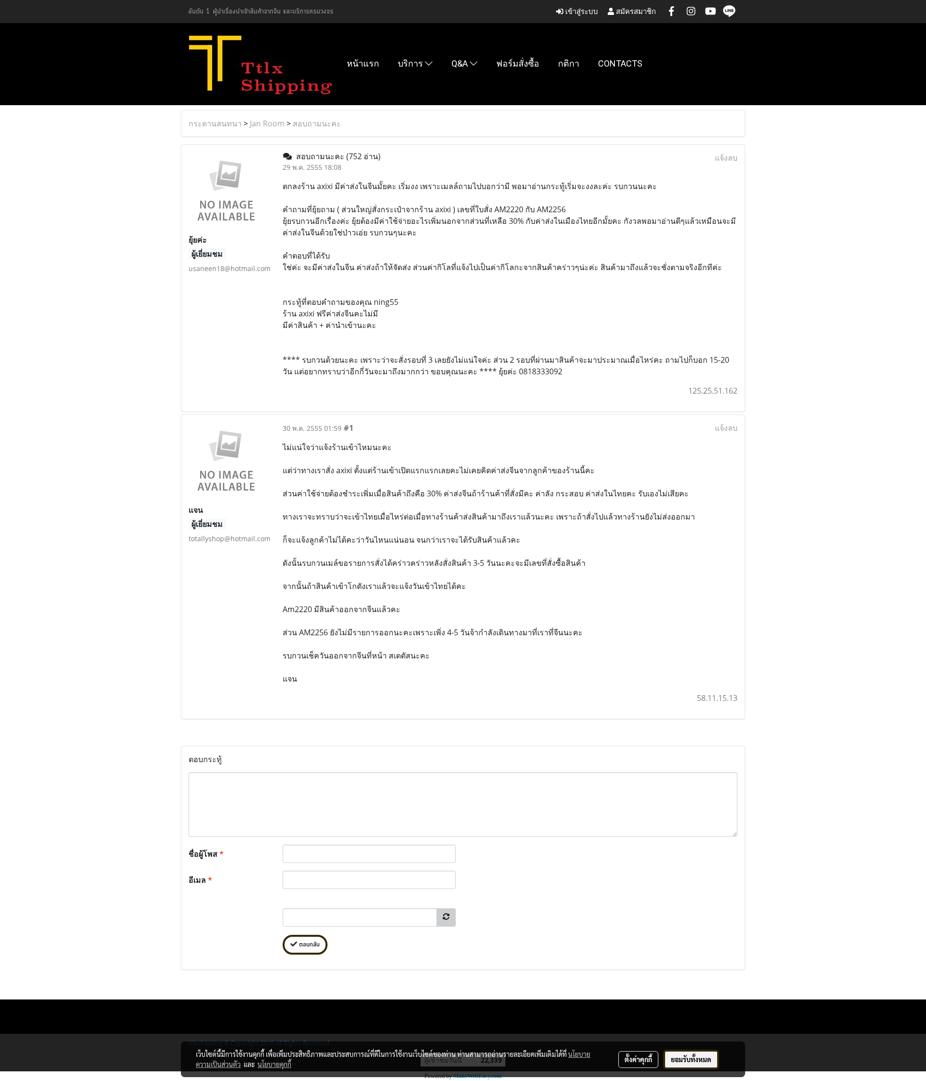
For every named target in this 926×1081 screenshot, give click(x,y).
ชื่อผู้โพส (206, 853)
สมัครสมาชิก (635, 11)
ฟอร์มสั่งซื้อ (517, 63)
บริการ (411, 63)
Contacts (620, 63)
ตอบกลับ (308, 944)
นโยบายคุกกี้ (274, 1064)
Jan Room (267, 123)
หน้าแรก (363, 63)
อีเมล (200, 880)
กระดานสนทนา (215, 123)
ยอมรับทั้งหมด (691, 1059)
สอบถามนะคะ (317, 123)
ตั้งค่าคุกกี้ (638, 1059)
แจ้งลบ (726, 157)
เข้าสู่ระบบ (580, 11)
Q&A (460, 63)
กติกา (568, 63)
